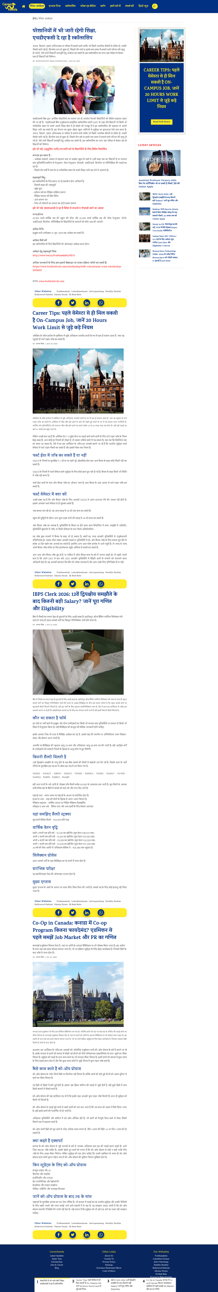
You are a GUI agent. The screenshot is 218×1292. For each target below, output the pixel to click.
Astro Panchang (161, 1262)
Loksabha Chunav (161, 1259)
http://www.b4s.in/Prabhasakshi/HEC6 (54, 256)
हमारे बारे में (115, 6)
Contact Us (109, 1259)
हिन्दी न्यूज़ (143, 6)
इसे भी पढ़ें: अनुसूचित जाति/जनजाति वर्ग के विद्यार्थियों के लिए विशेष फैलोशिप (70, 149)
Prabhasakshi (63, 291)
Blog (57, 1268)
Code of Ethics (108, 1271)
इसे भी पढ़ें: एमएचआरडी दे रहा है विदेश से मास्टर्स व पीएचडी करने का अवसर (68, 208)
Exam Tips (57, 1259)
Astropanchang (96, 291)
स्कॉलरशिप (70, 6)
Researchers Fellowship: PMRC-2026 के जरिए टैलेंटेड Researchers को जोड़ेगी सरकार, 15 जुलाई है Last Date (165, 256)
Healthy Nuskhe (113, 291)
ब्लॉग (102, 6)
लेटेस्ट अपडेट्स (37, 6)
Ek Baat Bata (75, 294)
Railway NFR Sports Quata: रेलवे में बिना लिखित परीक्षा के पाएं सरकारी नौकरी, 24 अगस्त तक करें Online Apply (166, 214)
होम (34, 19)
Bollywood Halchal (44, 294)
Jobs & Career (56, 1265)
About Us (109, 1256)
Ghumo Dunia (60, 294)
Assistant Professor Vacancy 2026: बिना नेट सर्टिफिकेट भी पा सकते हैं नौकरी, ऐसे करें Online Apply (159, 184)
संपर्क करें (129, 6)
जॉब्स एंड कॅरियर (88, 6)
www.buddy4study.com (51, 281)
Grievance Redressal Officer (109, 1268)
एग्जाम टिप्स (55, 6)
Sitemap (109, 1265)
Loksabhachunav (79, 291)
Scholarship (56, 1262)
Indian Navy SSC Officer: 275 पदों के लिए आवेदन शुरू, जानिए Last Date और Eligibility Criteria (164, 241)
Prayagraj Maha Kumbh (161, 1277)
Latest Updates (57, 1256)
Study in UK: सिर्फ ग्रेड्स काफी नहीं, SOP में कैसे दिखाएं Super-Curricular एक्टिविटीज (165, 228)
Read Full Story (161, 122)
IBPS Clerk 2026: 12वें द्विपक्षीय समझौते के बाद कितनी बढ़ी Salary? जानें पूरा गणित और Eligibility (165, 199)
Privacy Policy (109, 1262)
